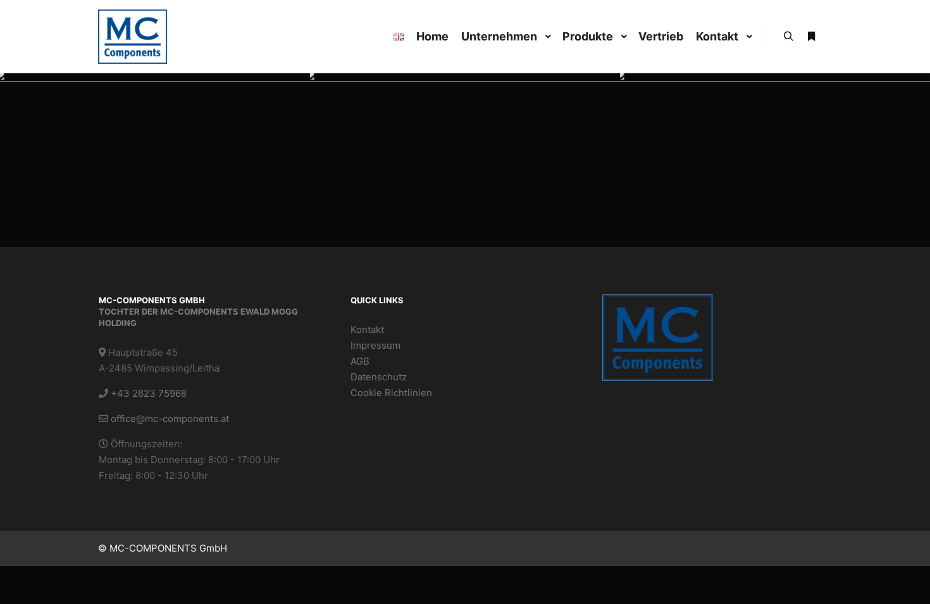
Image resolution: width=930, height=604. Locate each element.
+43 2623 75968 (149, 393)
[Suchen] (788, 36)
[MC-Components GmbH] (132, 36)
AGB (359, 361)
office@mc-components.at (170, 419)
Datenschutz (378, 377)
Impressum (375, 345)
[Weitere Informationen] (811, 36)
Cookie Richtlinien (391, 393)
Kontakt (367, 329)
